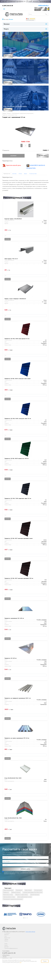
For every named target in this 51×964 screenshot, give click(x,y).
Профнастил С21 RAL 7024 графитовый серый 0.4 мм (18, 498)
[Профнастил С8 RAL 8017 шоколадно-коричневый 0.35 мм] (25, 568)
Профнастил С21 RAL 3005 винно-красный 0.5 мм (17, 338)
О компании (7, 933)
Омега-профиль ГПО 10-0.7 (11, 258)
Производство (19, 890)
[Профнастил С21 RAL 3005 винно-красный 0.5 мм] (25, 329)
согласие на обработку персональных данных (32, 871)
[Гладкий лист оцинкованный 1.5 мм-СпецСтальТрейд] (9, 929)
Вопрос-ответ (7, 937)
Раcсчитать (8, 56)
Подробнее (8, 82)
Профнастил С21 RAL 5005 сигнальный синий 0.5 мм (18, 418)
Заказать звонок (37, 10)
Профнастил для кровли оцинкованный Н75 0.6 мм (17, 738)
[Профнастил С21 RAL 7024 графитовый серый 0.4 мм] (25, 489)
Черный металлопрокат (8, 890)
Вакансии (7, 934)
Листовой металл (38, 890)
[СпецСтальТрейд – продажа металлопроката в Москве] (15, 14)
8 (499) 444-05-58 (7, 5)
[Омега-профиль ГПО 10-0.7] (25, 249)
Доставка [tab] (14, 173)
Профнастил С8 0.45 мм (10, 658)
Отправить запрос (25, 869)
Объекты (6, 939)
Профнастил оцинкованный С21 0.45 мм (14, 618)
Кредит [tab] (25, 173)
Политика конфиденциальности (11, 948)
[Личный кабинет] (43, 9)
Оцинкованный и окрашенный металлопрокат (12, 899)
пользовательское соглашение (27, 872)
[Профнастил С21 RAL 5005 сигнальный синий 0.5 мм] (25, 409)
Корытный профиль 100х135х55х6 (13, 218)
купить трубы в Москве (30, 931)
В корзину (13, 155)
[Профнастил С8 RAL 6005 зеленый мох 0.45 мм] (25, 449)
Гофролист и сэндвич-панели (22, 894)
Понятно (44, 961)
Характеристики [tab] (7, 173)
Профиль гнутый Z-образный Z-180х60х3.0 (15, 298)
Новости (6, 941)
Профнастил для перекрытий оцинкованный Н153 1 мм (18, 698)
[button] (4, 9)
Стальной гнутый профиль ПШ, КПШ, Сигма (32, 892)
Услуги (6, 943)
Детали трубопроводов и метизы (24, 897)
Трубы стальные (28, 890)
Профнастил (6, 892)
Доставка (6, 946)
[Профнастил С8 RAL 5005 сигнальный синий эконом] (25, 369)
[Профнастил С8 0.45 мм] (25, 648)
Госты (6, 936)
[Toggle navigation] (46, 24)
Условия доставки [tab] (33, 173)
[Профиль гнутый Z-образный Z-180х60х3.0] (25, 289)
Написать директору (37, 8)
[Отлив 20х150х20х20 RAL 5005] (25, 768)
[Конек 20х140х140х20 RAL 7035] (25, 808)
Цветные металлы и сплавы (9, 897)
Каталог (6, 945)
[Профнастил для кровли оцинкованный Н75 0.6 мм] (25, 728)
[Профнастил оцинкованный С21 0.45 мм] (25, 608)
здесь (20, 962)
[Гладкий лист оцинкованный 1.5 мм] (25, 130)
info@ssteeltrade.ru (43, 5)
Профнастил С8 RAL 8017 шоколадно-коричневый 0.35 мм (19, 578)
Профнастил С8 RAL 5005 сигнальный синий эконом (17, 378)
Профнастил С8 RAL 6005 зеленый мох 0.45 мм (16, 458)
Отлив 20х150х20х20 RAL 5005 (13, 778)
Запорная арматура (35, 894)
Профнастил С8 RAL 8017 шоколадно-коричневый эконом (18, 538)
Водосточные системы (8, 894)
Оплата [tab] (20, 173)
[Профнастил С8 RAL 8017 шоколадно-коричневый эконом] (25, 528)
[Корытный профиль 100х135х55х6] (25, 209)
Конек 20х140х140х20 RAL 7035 (13, 818)
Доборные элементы (16, 892)
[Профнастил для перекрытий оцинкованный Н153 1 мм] (25, 688)
